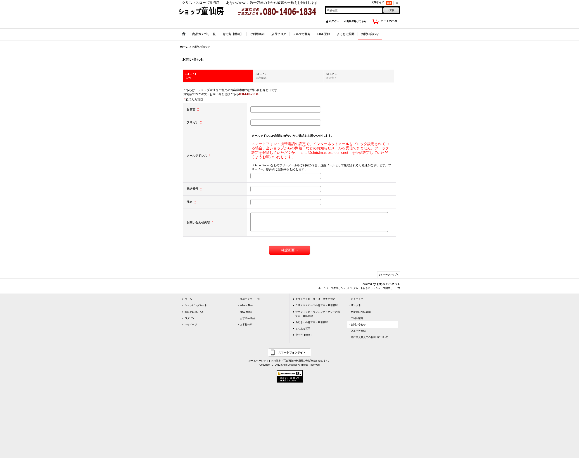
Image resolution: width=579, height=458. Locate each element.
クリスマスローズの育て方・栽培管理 (316, 305)
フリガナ (193, 122)
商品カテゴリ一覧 (250, 299)
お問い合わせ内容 (199, 222)
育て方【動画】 (304, 335)
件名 (190, 202)
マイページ (191, 324)
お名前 (191, 109)
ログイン (334, 21)
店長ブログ (357, 299)
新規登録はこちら (356, 21)
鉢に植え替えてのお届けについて (369, 337)
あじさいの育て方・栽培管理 (311, 322)
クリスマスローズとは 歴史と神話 (315, 299)
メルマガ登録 (358, 330)
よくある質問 (302, 328)
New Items (246, 311)
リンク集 (356, 305)
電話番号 (193, 188)
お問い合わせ (358, 324)
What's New (246, 305)
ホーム (188, 299)
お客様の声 (246, 324)
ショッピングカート (196, 305)
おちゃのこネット (388, 284)
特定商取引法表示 (361, 311)
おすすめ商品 (247, 318)
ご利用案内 (357, 318)
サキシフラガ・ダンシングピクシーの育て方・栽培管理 (317, 313)
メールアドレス (197, 155)
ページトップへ (391, 274)
